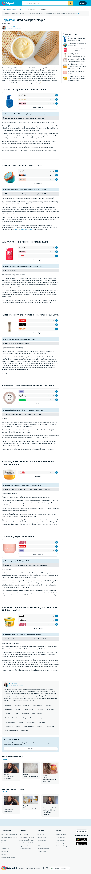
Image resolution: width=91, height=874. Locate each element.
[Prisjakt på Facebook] (43, 868)
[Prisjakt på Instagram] (47, 868)
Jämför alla (66, 36)
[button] (56, 95)
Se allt (5, 759)
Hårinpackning (22, 9)
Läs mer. (78, 13)
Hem (3, 9)
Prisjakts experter (11, 9)
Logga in (82, 3)
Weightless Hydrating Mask (23, 229)
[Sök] (70, 3)
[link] (30, 101)
